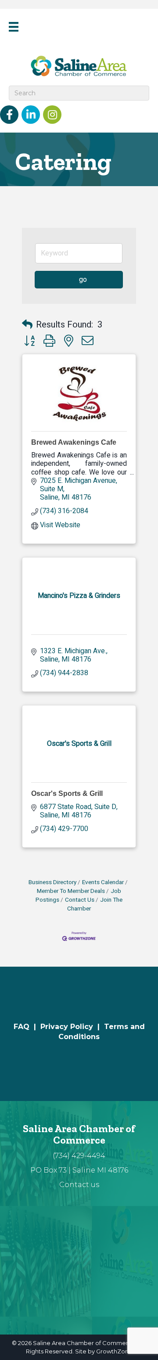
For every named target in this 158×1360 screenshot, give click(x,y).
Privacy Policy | (72, 1026)
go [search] (83, 279)
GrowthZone (114, 1351)
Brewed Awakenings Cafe (73, 442)
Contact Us (79, 900)
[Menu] (13, 27)
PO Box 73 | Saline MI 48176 (79, 1170)
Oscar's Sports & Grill (67, 793)
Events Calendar (103, 882)
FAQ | (27, 1026)
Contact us (79, 1184)
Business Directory (52, 882)
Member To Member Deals (71, 891)
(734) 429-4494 (79, 1155)
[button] (27, 325)
